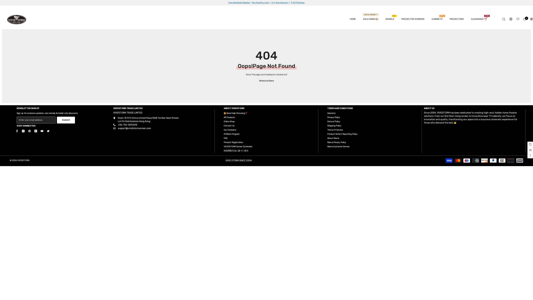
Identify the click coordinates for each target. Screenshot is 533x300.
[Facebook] (16, 131)
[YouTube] (42, 131)
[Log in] (511, 19)
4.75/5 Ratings (298, 3)
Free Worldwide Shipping (239, 3)
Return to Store (266, 81)
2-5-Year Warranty (280, 3)
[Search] (503, 19)
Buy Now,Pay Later (260, 3)
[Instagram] (23, 131)
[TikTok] (35, 131)
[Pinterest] (29, 131)
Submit (66, 120)
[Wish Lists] (517, 19)
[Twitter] (48, 131)
